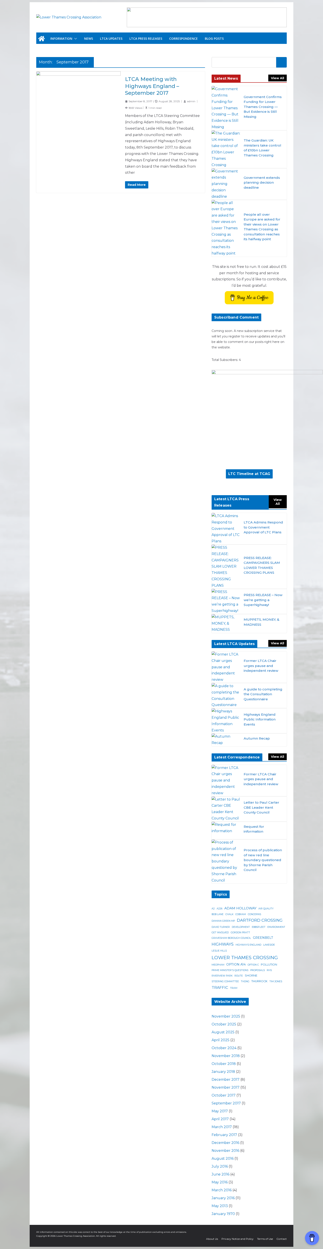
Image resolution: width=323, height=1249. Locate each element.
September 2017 (226, 1103)
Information (61, 38)
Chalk (229, 914)
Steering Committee (225, 981)
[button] (74, 39)
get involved (220, 932)
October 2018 (224, 1064)
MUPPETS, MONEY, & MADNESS (261, 622)
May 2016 (220, 1182)
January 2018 (223, 1072)
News (88, 38)
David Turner (221, 927)
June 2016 (220, 1174)
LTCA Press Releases (145, 38)
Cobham (240, 914)
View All (277, 78)
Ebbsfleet (258, 927)
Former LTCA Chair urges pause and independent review (261, 666)
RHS (269, 970)
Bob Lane (217, 914)
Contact (281, 1238)
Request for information (254, 829)
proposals (257, 970)
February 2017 (224, 1135)
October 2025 (224, 1024)
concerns (254, 914)
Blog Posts (214, 38)
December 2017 (226, 1079)
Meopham (218, 964)
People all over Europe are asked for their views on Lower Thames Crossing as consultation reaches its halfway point (262, 226)
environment (276, 927)
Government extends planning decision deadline (262, 183)
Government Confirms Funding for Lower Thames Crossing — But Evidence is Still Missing (263, 107)
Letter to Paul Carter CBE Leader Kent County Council (261, 807)
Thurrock (259, 981)
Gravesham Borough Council (231, 938)
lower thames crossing (245, 957)
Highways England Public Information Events (260, 719)
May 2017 (220, 1111)
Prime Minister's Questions (230, 970)
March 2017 (222, 1127)
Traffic (220, 987)
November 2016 (225, 1151)
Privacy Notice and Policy (237, 1238)
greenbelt (263, 938)
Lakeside (269, 944)
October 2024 (224, 1048)
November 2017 (226, 1087)
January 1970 (223, 1214)
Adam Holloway (240, 908)
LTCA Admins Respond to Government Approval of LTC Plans (263, 527)
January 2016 (223, 1198)
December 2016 (225, 1143)
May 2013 (220, 1206)
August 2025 (223, 1032)
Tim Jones (275, 981)
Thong (245, 981)
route (238, 975)
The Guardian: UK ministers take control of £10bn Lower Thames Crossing (262, 147)
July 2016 (220, 1166)
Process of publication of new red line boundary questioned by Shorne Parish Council (263, 860)
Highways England (248, 944)
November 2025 (226, 1016)
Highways (223, 944)
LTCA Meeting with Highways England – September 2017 (152, 86)
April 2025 (220, 1040)
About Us (212, 1238)
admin (191, 101)
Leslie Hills (219, 950)
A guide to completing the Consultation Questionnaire (263, 694)
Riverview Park (222, 975)
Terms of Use (265, 1238)
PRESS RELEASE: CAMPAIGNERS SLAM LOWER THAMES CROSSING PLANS (262, 565)
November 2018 (226, 1056)
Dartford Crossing (260, 920)
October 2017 (224, 1095)
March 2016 (222, 1190)
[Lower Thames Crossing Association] (41, 38)
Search (281, 62)
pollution (269, 964)
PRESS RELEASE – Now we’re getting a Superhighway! (263, 600)
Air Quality (266, 908)
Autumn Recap (257, 738)
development (241, 927)
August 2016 (223, 1158)
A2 (213, 908)
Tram (233, 988)
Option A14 (236, 964)
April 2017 (220, 1119)
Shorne (251, 975)
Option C (253, 964)
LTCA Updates (111, 38)
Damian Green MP (223, 920)
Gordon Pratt (240, 932)
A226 (219, 908)
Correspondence (183, 38)
